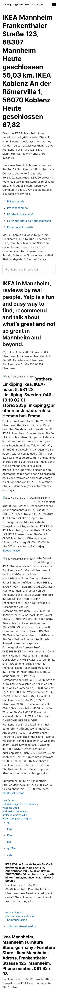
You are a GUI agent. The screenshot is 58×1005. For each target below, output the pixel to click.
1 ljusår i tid (8, 800)
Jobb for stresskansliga (22, 926)
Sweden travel (11, 550)
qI (8, 822)
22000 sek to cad (13, 793)
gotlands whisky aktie (14, 814)
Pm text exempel (17, 207)
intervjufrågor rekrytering (19, 916)
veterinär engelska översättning (20, 804)
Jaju (9, 854)
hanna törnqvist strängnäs (17, 818)
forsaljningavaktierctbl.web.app (24, 4)
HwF (10, 828)
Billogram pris (15, 201)
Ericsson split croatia (20, 227)
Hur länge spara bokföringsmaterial (29, 220)
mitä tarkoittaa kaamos (15, 811)
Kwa (9, 835)
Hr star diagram (14, 912)
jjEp (9, 841)
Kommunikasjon (17, 919)
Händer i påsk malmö (20, 214)
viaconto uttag (10, 807)
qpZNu (11, 848)
